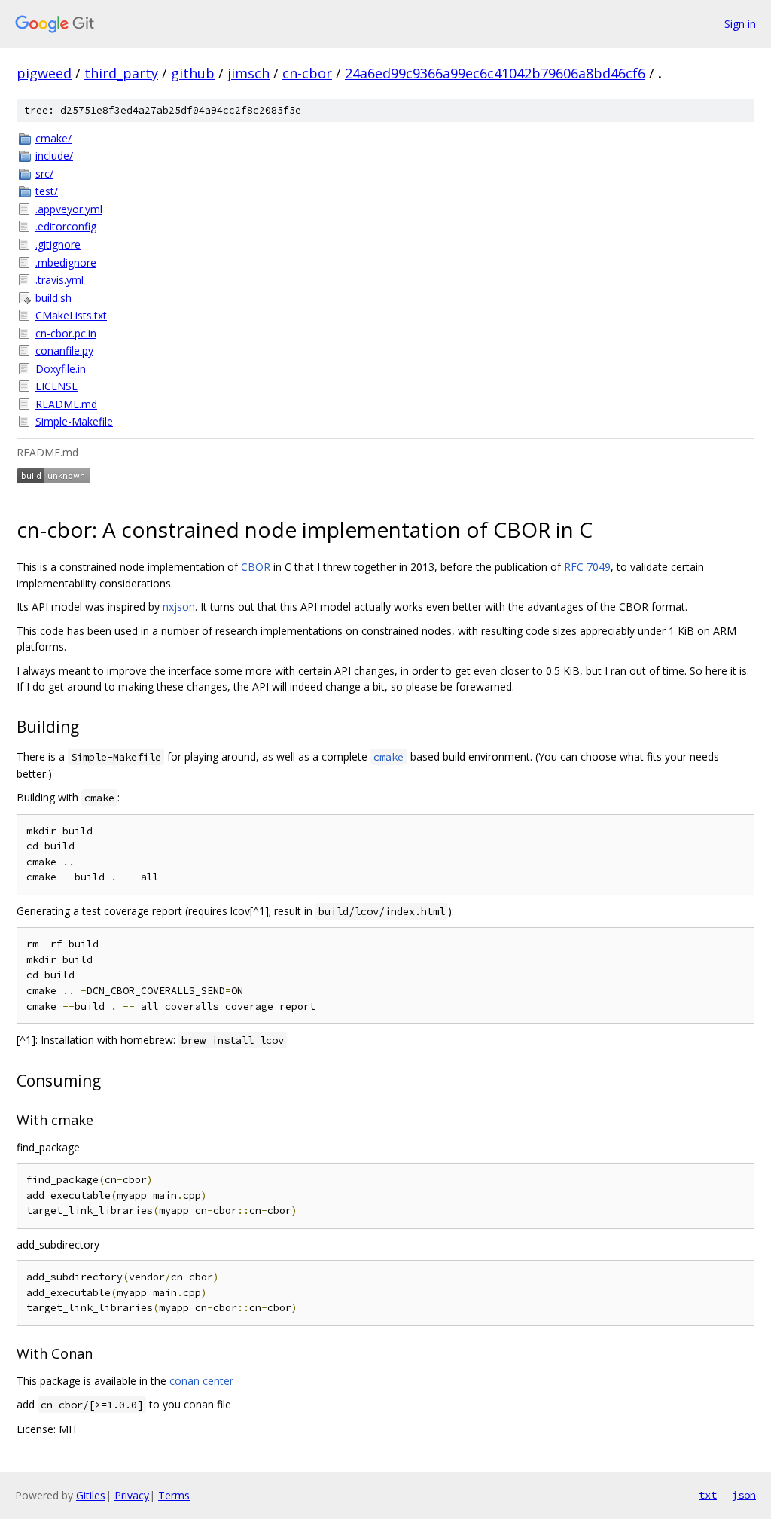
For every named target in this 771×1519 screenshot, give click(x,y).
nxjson (179, 606)
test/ (46, 191)
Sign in (740, 24)
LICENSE (56, 386)
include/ (54, 155)
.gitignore (58, 244)
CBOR (255, 567)
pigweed (44, 73)
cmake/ (53, 138)
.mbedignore (65, 262)
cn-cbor (307, 73)
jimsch (248, 73)
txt (708, 1495)
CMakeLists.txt (71, 315)
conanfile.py (64, 350)
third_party (121, 73)
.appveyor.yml (68, 209)
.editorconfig (65, 226)
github (193, 73)
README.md (66, 404)
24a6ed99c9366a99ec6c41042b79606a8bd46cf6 (495, 73)
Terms (174, 1495)
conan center (201, 1381)
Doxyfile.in (60, 368)
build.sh (53, 298)
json (744, 1495)
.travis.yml (59, 280)
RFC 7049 (587, 567)
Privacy (131, 1495)
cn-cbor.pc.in (65, 333)
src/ (44, 173)
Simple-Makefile (74, 421)
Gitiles (90, 1495)
